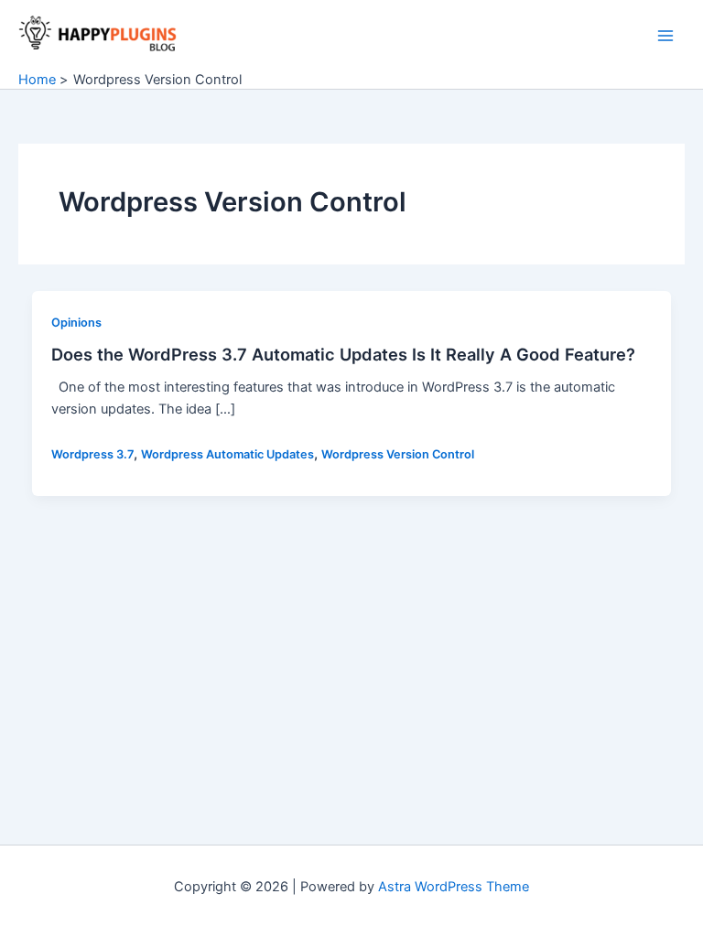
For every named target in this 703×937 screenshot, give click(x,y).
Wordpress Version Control (397, 454)
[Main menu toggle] (665, 35)
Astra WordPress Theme (453, 886)
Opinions (76, 322)
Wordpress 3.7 (92, 454)
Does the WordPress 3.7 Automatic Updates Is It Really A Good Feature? (343, 354)
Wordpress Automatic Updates (227, 454)
